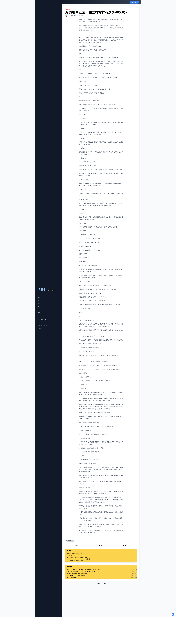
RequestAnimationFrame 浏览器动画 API (77, 573)
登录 (132, 2)
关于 (39, 306)
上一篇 (98, 583)
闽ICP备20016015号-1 (43, 325)
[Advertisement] (88, 587)
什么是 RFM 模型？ (72, 555)
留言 (39, 309)
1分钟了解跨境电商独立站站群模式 (75, 561)
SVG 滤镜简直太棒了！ (73, 577)
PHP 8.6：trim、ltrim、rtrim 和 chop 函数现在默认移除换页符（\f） (84, 569)
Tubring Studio (45, 323)
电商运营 (67, 9)
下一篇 (104, 583)
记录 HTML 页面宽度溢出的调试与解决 (76, 575)
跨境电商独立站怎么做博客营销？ (75, 553)
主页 (39, 297)
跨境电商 (70, 540)
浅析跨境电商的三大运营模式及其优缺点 (77, 557)
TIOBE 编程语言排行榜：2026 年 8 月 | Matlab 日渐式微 (81, 571)
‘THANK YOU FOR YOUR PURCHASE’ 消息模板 (78, 559)
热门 (39, 300)
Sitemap (40, 328)
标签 (39, 303)
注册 (136, 2)
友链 (39, 313)
